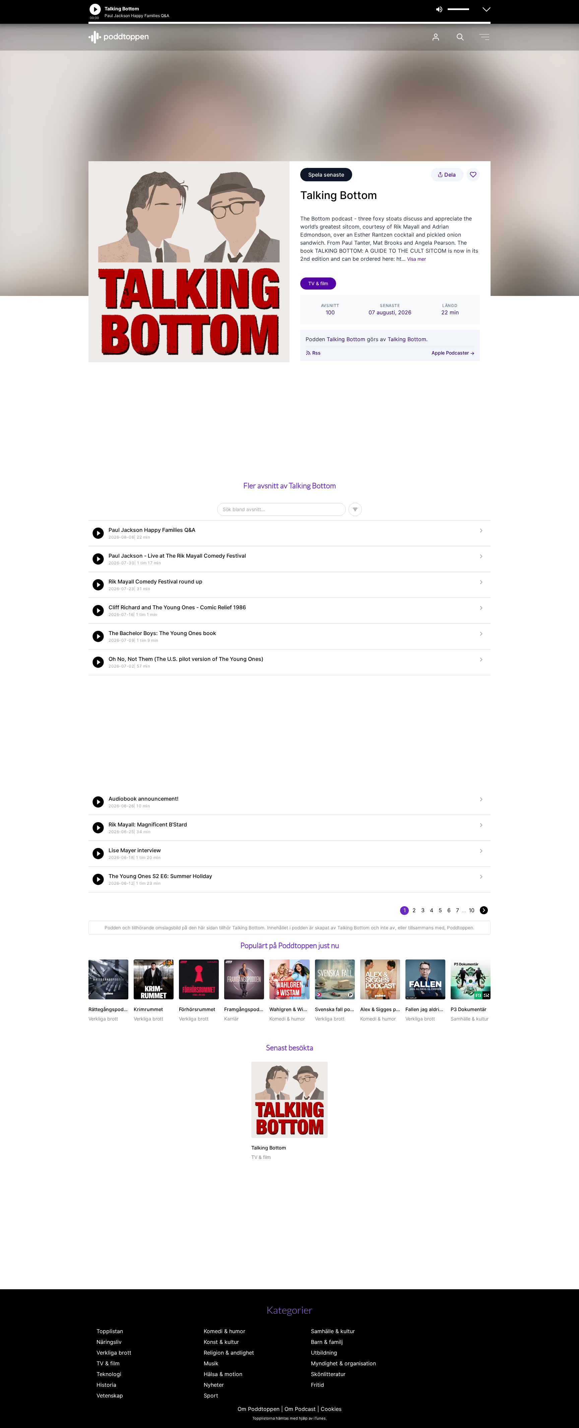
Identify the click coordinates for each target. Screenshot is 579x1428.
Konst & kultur (221, 1342)
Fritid (317, 1384)
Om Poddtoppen (258, 1409)
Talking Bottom (346, 339)
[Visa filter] (355, 509)
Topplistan (109, 1331)
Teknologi (108, 1374)
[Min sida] (435, 37)
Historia (106, 1384)
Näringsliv (109, 1342)
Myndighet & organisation (343, 1363)
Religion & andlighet (229, 1352)
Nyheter (214, 1384)
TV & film (318, 283)
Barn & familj (327, 1342)
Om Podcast (300, 1409)
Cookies (331, 1409)
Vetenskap (109, 1395)
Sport (211, 1395)
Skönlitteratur (328, 1374)
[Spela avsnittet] (98, 533)
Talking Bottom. (408, 339)
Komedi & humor (224, 1331)
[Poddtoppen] (118, 37)
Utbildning (324, 1352)
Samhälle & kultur (333, 1331)
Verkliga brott (113, 1352)
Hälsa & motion (223, 1374)
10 (471, 910)
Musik (211, 1363)
